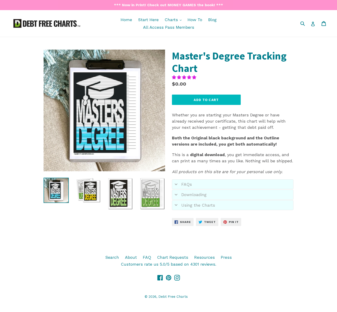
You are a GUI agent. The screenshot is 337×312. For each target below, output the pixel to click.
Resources (204, 257)
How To (195, 19)
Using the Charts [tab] (198, 205)
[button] (185, 77)
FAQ (147, 257)
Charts (174, 19)
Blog (212, 19)
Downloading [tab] (194, 194)
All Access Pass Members (168, 27)
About (131, 257)
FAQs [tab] (186, 184)
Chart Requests (172, 257)
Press (226, 257)
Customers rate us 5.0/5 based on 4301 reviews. (168, 264)
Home (126, 19)
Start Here (148, 19)
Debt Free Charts (173, 297)
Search (112, 257)
